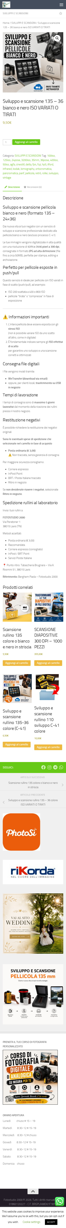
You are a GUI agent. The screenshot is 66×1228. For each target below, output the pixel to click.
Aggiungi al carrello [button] (16, 663)
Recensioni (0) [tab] (34, 187)
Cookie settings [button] (31, 1222)
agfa (12, 164)
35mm (35, 160)
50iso (6, 164)
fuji (39, 164)
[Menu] (61, 4)
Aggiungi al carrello (26, 142)
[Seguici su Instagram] (49, 767)
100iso (51, 155)
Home (6, 22)
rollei (45, 173)
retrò (38, 173)
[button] (57, 38)
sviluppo (53, 173)
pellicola (29, 173)
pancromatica (10, 173)
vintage (7, 177)
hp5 (44, 164)
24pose (16, 160)
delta (28, 164)
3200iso (25, 160)
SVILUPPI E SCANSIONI (15, 13)
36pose (44, 160)
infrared (7, 168)
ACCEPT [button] (51, 1222)
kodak (16, 168)
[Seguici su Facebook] (43, 767)
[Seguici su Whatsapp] (61, 767)
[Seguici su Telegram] (55, 767)
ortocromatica (43, 168)
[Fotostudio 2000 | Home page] (7, 4)
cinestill (20, 164)
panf (21, 173)
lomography (27, 168)
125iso (6, 160)
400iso (54, 160)
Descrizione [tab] (14, 187)
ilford (50, 164)
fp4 (34, 164)
